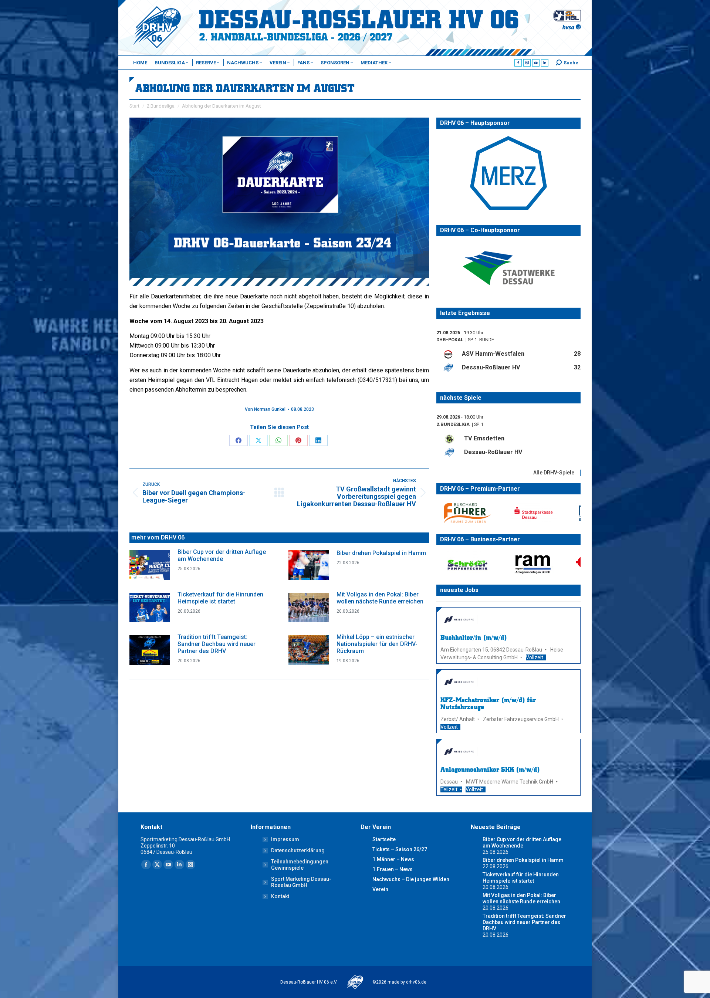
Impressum (285, 839)
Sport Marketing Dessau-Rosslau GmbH (301, 882)
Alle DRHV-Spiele (553, 472)
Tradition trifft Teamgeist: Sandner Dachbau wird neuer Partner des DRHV (217, 643)
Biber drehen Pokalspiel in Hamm (381, 552)
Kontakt (280, 896)
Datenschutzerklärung (298, 850)
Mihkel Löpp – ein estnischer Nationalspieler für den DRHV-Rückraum (377, 643)
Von (265, 409)
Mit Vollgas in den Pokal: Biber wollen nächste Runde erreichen (380, 598)
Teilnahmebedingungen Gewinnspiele (299, 865)
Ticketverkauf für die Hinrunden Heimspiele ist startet (220, 598)
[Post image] (149, 565)
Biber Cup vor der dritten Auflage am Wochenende (222, 555)
